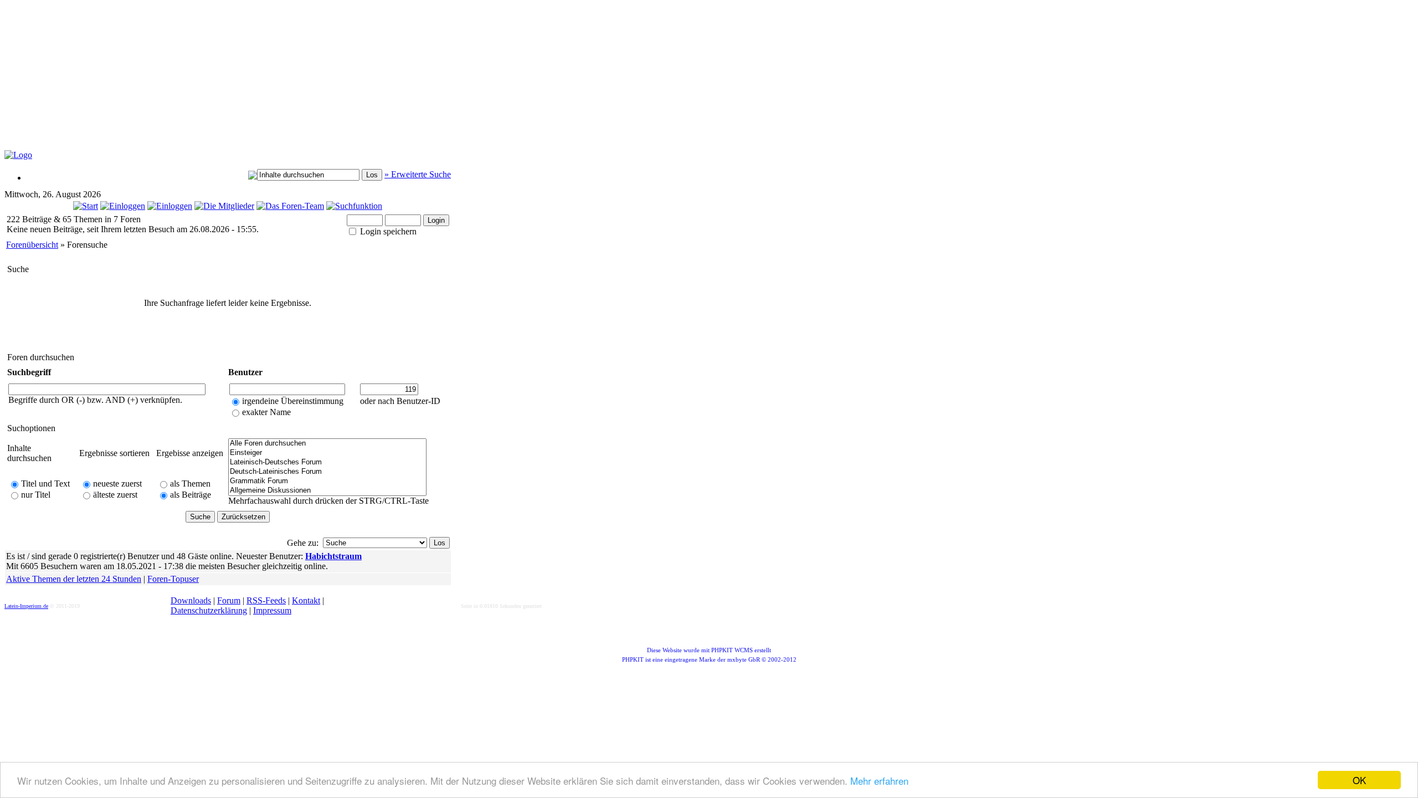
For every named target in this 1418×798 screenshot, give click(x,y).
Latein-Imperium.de (26, 606)
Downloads (191, 600)
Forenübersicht (32, 244)
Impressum (272, 610)
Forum (228, 600)
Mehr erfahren (879, 780)
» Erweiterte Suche (417, 174)
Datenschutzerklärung (209, 610)
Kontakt (306, 600)
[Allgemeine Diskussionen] (327, 490)
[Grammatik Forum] (327, 481)
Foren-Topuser (173, 579)
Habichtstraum (333, 556)
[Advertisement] (273, 81)
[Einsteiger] (327, 453)
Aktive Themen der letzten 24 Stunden (73, 579)
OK (1359, 780)
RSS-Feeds (266, 600)
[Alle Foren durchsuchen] (327, 443)
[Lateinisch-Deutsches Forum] (327, 462)
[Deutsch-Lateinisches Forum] (327, 472)
